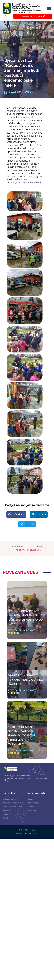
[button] (49, 8)
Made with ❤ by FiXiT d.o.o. (27, 833)
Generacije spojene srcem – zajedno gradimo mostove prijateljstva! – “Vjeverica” (22, 735)
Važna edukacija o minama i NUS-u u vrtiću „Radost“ (26, 680)
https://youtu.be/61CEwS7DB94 (24, 182)
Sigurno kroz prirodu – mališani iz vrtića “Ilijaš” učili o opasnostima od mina (26, 617)
